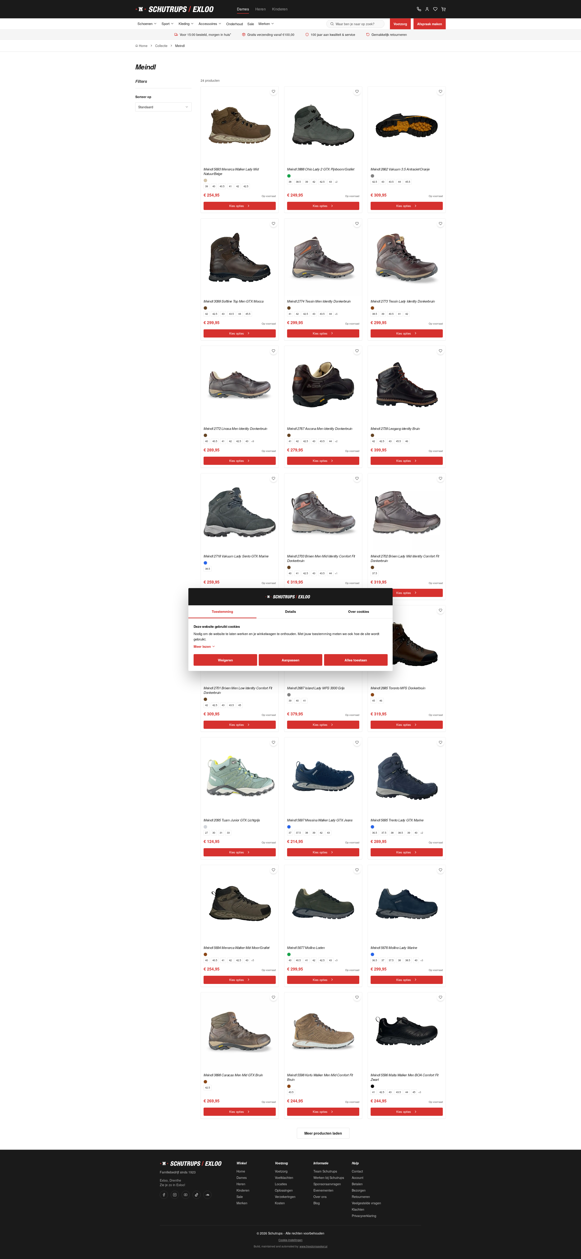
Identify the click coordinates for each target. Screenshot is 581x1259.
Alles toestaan (356, 660)
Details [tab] (290, 611)
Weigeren (225, 660)
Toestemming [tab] (222, 611)
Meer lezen (202, 646)
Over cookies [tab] (358, 611)
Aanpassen (290, 660)
